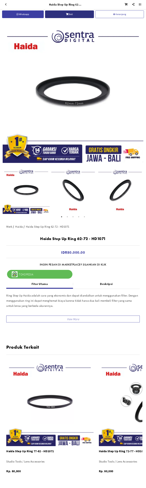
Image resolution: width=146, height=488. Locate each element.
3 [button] (73, 217)
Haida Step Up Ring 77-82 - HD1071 (30, 451)
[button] (73, 319)
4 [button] (79, 217)
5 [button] (84, 217)
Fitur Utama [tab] (40, 284)
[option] (73, 92)
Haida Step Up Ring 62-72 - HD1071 (47, 226)
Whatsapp (24, 14)
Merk (9, 226)
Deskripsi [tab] (106, 284)
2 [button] (67, 217)
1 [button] (61, 217)
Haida (19, 226)
